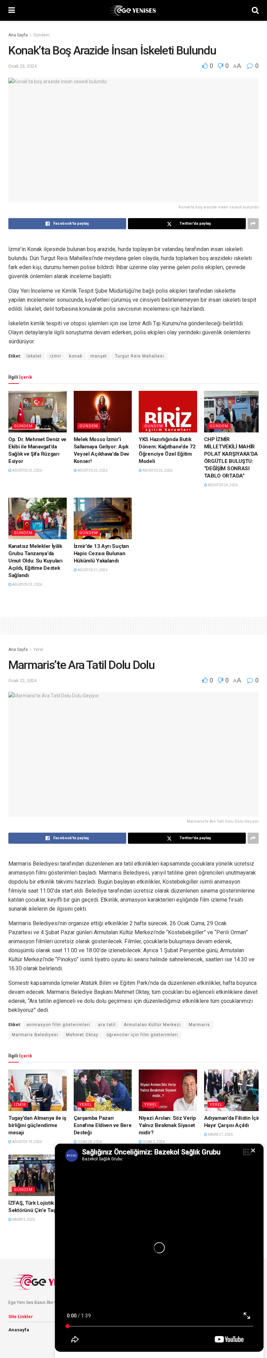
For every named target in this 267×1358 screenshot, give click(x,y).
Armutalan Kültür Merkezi (152, 1024)
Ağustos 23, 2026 (26, 584)
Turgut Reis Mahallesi (139, 356)
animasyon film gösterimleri (58, 1024)
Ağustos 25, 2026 (26, 470)
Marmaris (199, 1024)
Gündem (41, 35)
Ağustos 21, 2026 (92, 570)
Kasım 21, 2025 (220, 1134)
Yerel (38, 649)
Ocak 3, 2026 (153, 1142)
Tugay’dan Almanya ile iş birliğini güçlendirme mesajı (37, 1125)
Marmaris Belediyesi (35, 1034)
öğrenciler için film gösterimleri (142, 1034)
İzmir (20, 1104)
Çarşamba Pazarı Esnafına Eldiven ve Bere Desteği (103, 1125)
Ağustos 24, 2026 (222, 485)
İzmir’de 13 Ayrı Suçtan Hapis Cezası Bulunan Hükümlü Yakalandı (101, 553)
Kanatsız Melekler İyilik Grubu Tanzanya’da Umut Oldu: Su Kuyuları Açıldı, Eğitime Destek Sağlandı (35, 560)
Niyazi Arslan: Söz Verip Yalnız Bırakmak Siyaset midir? (167, 1125)
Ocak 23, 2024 (22, 66)
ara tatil (107, 1024)
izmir (55, 356)
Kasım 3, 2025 (23, 1219)
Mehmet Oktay (82, 1034)
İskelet (34, 356)
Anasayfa (18, 1329)
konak (75, 356)
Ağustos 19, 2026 (26, 1142)
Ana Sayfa (18, 35)
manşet (98, 356)
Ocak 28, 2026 (89, 1142)
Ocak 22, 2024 (22, 680)
